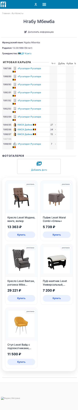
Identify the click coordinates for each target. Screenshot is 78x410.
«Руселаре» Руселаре (29, 68)
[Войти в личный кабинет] (36, 4)
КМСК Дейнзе (25, 124)
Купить (21, 234)
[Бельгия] (14, 71)
